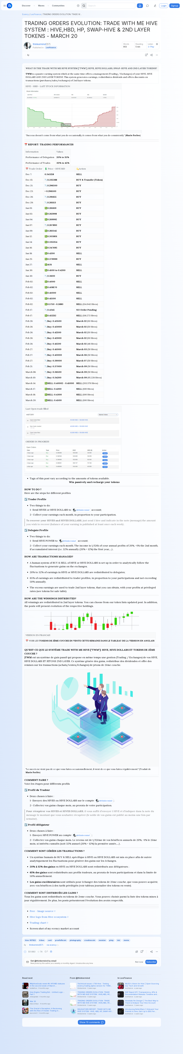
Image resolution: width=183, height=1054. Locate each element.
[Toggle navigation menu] (4, 5)
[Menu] (156, 55)
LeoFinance (36, 14)
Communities (58, 5)
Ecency (25, 14)
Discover (26, 5)
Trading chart (38, 922)
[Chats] (147, 5)
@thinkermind (83, 510)
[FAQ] (78, 5)
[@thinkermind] (27, 45)
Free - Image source (41, 911)
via (51, 945)
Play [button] (152, 47)
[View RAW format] (136, 952)
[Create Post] (155, 5)
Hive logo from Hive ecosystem (48, 916)
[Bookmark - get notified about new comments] (146, 55)
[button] (25, 951)
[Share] (151, 55)
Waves (41, 5)
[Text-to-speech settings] (157, 44)
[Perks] (140, 5)
